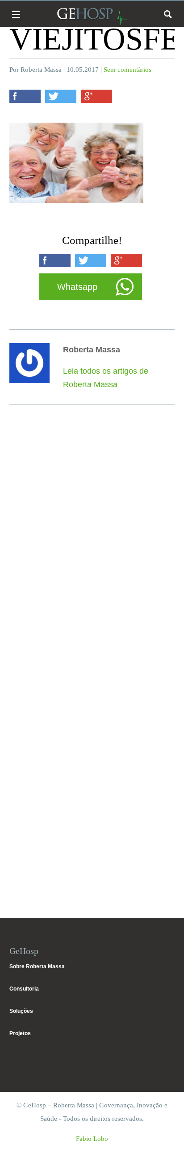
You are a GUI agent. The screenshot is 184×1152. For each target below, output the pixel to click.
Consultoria (24, 989)
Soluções (21, 1011)
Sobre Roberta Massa (37, 966)
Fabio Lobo (92, 1138)
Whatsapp (77, 287)
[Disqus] (92, 543)
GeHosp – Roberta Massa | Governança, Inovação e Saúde (92, 16)
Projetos (20, 1033)
